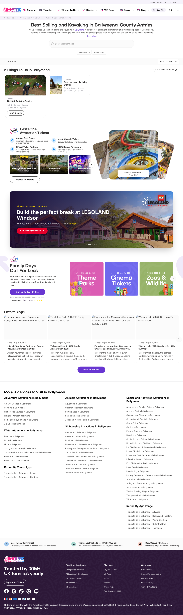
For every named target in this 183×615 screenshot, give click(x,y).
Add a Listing (156, 2)
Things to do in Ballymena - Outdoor (21, 477)
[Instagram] (28, 591)
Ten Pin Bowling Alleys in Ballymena (143, 491)
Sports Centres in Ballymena (139, 487)
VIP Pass (109, 10)
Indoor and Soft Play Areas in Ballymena (145, 455)
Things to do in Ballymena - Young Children (146, 520)
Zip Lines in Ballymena (14, 423)
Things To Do (68, 10)
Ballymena (39, 18)
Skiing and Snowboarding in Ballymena (144, 483)
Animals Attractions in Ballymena (85, 397)
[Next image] (42, 85)
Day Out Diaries (110, 570)
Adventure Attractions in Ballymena (26, 397)
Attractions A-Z (72, 583)
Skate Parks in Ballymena (138, 479)
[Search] (171, 10)
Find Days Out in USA (112, 591)
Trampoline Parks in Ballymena (140, 495)
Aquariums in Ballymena (76, 403)
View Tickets (84, 52)
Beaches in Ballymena (14, 436)
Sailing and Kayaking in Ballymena (20, 448)
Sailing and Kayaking (62, 18)
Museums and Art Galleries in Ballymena (84, 444)
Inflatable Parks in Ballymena (139, 459)
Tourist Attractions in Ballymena (80, 464)
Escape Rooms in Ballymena (139, 431)
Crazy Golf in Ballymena (137, 423)
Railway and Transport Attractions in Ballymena (87, 448)
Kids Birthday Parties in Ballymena (142, 463)
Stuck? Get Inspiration (75, 578)
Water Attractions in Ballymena (23, 430)
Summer (32, 10)
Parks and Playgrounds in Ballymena (21, 419)
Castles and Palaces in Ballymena (80, 432)
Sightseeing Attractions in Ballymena (88, 426)
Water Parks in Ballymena (16, 456)
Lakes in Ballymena (13, 440)
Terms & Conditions (149, 587)
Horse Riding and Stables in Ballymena (144, 443)
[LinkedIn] (14, 591)
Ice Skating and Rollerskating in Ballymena (146, 447)
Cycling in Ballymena (136, 427)
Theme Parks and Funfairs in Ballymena (83, 460)
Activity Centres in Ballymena (17, 403)
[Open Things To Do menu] (79, 10)
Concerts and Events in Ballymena (142, 419)
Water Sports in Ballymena (16, 460)
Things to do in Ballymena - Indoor (20, 473)
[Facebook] (6, 591)
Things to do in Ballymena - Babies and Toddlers (149, 516)
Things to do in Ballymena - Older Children (146, 524)
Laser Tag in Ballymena (137, 467)
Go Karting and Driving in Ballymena (143, 439)
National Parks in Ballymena (17, 415)
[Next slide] (173, 279)
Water (48, 18)
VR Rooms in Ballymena (137, 499)
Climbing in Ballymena (14, 407)
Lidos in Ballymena (12, 444)
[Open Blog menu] (149, 10)
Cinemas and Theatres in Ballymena (143, 415)
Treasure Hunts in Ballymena (78, 472)
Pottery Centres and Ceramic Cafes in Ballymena (149, 475)
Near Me (160, 10)
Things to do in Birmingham (77, 574)
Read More (91, 36)
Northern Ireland (10, 18)
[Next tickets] (91, 165)
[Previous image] (8, 85)
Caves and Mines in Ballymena (79, 436)
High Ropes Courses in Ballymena (19, 411)
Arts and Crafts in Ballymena (139, 411)
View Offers (99, 52)
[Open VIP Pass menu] (117, 10)
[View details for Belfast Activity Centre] (25, 96)
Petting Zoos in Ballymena (77, 411)
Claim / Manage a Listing (151, 574)
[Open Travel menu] (134, 10)
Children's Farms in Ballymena (79, 407)
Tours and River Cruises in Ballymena (82, 468)
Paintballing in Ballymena (138, 471)
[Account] (177, 10)
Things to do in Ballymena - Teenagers (144, 528)
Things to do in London (75, 570)
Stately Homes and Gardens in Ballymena (84, 456)
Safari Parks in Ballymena (77, 415)
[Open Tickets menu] (54, 10)
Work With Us (170, 2)
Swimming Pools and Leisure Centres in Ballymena (27, 452)
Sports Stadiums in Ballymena (79, 452)
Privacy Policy (147, 583)
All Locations (71, 587)
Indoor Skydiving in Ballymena (140, 451)
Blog (143, 10)
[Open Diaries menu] (97, 10)
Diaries (90, 10)
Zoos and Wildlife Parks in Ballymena (82, 419)
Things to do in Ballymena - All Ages (143, 512)
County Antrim (26, 18)
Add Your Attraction (149, 578)
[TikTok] (21, 591)
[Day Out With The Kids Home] (11, 10)
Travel (127, 10)
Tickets (47, 10)
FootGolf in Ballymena (136, 435)
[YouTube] (36, 591)
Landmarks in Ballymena (76, 440)
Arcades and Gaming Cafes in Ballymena (145, 407)
